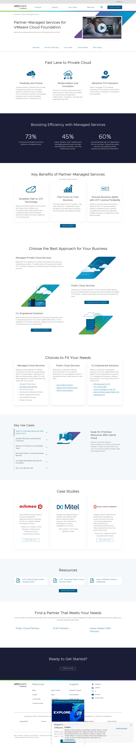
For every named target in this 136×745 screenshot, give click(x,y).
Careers (34, 694)
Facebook (98, 684)
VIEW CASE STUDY (31, 540)
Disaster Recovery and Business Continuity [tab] (28, 440)
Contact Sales (99, 698)
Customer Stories (37, 703)
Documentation (74, 694)
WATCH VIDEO (67, 226)
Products (38, 7)
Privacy (43, 721)
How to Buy (73, 7)
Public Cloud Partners (28, 628)
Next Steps (97, 47)
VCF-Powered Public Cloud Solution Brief (71, 581)
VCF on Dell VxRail (100, 387)
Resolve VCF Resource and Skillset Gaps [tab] (29, 447)
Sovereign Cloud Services (28, 387)
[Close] (131, 725)
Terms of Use (111, 721)
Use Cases (68, 47)
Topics (53, 694)
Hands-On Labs (74, 699)
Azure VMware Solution (64, 385)
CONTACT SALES (114, 7)
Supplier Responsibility (86, 721)
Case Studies (82, 47)
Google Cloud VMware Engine (67, 387)
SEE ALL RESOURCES (68, 590)
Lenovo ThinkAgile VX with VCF (104, 389)
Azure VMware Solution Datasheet (106, 581)
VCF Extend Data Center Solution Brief (33, 581)
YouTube (97, 694)
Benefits (36, 47)
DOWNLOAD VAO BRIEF (41, 330)
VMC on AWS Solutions (64, 390)
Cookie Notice (69, 739)
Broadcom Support (75, 690)
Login (118, 1)
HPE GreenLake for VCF (101, 384)
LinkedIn (97, 687)
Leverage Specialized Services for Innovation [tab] (29, 462)
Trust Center (54, 699)
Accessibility (24, 721)
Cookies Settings (121, 728)
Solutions (55, 7)
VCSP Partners (61, 628)
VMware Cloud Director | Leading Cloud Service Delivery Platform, (44, 735)
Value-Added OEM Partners (100, 630)
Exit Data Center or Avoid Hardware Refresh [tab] (30, 454)
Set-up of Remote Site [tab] (24, 468)
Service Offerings (52, 47)
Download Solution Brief (97, 302)
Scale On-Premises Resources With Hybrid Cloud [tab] (30, 432)
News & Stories (55, 690)
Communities (36, 699)
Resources (90, 7)
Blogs (34, 690)
